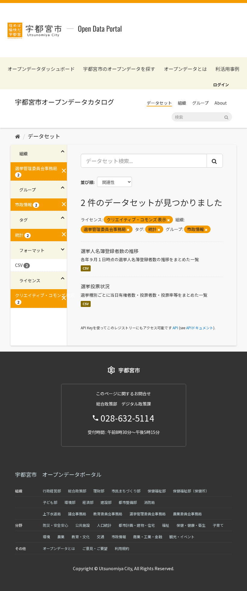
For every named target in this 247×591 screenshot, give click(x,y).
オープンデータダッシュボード (41, 68)
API (175, 327)
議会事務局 (77, 513)
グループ (200, 103)
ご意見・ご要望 (95, 548)
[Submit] (226, 116)
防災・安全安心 (55, 525)
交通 (100, 536)
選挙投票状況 (95, 286)
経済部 (88, 502)
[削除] (168, 219)
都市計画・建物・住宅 (137, 525)
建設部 (106, 502)
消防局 (149, 502)
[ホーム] (17, 136)
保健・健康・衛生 (191, 525)
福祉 (165, 525)
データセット (159, 103)
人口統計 (104, 525)
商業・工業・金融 (147, 536)
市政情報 (118, 536)
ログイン (221, 84)
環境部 (69, 502)
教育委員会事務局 (107, 513)
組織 (182, 103)
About (220, 103)
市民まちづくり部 (125, 490)
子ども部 (50, 502)
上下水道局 (52, 513)
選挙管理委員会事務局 (148, 513)
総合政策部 (77, 490)
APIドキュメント (199, 327)
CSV (86, 268)
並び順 (87, 182)
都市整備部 (128, 502)
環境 (46, 536)
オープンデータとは (185, 68)
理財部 (98, 490)
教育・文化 (81, 536)
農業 (60, 536)
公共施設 (82, 525)
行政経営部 (52, 490)
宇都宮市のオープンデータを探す (119, 68)
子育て (218, 525)
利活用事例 (227, 68)
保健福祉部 (157, 490)
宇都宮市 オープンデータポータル (58, 474)
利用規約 (122, 548)
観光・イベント (182, 536)
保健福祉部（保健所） (191, 490)
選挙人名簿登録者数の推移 (110, 250)
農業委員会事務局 (187, 513)
